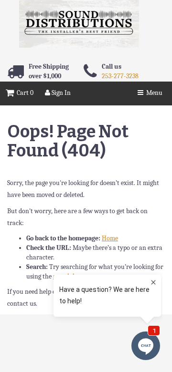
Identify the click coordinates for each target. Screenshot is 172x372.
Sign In (60, 93)
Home (110, 238)
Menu (152, 93)
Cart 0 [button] (23, 93)
